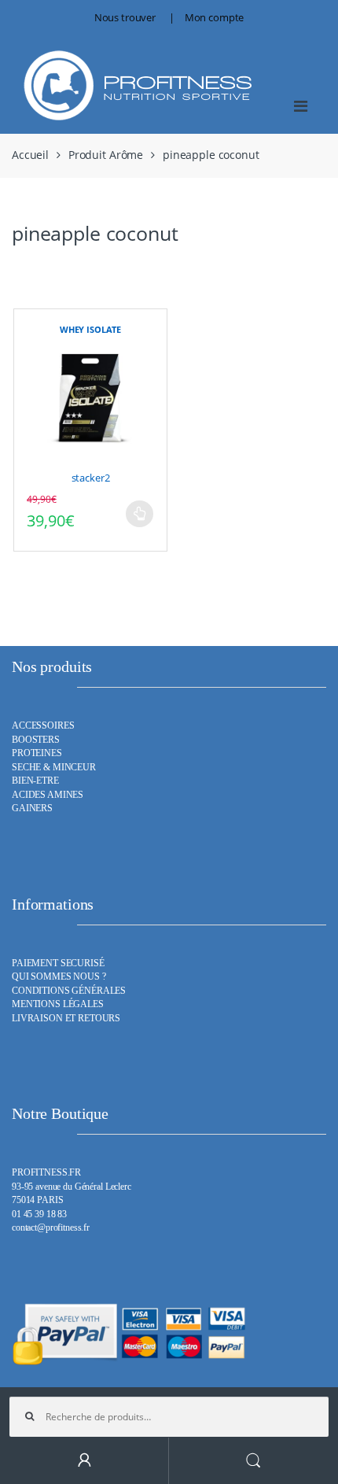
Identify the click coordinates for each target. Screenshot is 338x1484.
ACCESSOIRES (43, 726)
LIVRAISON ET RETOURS (66, 1018)
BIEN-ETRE (35, 781)
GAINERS (32, 808)
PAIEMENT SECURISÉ (58, 963)
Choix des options (139, 513)
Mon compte (214, 17)
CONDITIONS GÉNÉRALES (69, 991)
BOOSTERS (36, 740)
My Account (84, 1461)
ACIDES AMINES (47, 795)
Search (253, 1461)
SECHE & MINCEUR (54, 767)
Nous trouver (125, 17)
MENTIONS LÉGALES (58, 1004)
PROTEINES (37, 753)
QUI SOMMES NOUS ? (59, 977)
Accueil (30, 154)
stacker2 (91, 478)
